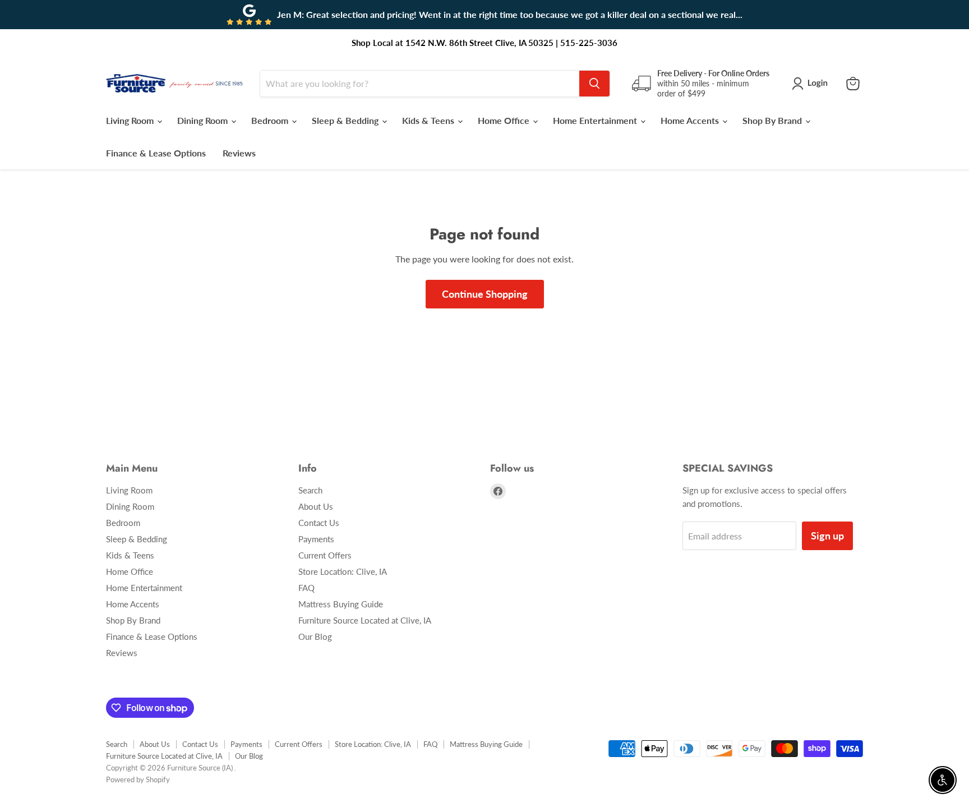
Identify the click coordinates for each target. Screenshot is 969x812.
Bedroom (270, 120)
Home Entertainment (596, 120)
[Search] (594, 83)
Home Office (505, 120)
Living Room (131, 120)
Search (310, 490)
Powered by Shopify (138, 779)
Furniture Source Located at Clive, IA (364, 620)
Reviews (239, 152)
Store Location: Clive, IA (342, 571)
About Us (315, 506)
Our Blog (315, 636)
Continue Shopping (485, 294)
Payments (316, 539)
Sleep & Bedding (346, 120)
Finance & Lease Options (156, 152)
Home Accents (691, 120)
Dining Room (203, 120)
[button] (812, 83)
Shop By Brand (773, 120)
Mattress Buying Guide (340, 604)
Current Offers (325, 555)
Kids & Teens (429, 120)
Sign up (827, 535)
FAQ (306, 588)
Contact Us (318, 523)
